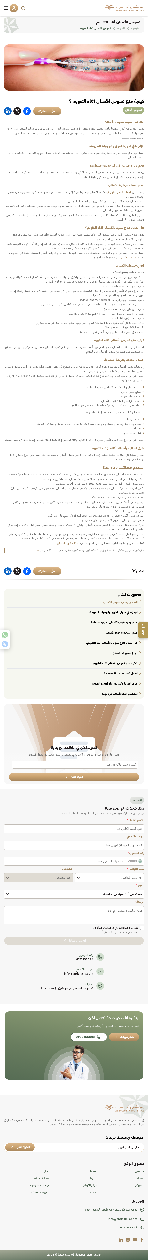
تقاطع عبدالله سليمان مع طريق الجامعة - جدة (67, 988)
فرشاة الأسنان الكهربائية (118, 192)
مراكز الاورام (90, 1185)
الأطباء (140, 1178)
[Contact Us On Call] (5, 644)
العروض (139, 1185)
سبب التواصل (135, 869)
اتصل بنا (45, 1171)
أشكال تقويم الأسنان (68, 543)
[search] (23, 8)
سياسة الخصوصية (40, 1185)
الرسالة (139, 902)
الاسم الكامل (135, 820)
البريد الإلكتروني (135, 836)
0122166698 (84, 959)
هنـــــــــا (36, 550)
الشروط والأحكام (40, 1192)
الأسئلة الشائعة (41, 1178)
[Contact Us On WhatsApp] (5, 635)
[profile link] (142, 1239)
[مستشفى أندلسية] (124, 8)
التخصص (66, 869)
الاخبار (93, 1192)
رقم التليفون (136, 853)
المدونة (93, 1178)
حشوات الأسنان (128, 257)
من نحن (139, 1171)
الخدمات (92, 1171)
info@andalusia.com (78, 973)
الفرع (140, 885)
